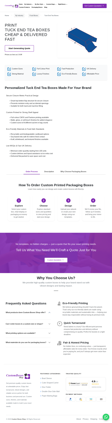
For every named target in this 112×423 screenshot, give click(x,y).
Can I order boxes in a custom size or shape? (24, 324)
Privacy (85, 419)
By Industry (19, 15)
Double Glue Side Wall (51, 391)
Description (49, 171)
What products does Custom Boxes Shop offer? (26, 312)
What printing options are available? (21, 333)
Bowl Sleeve (47, 378)
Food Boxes (34, 15)
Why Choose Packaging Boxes (73, 171)
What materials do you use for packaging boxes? (26, 342)
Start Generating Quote (19, 48)
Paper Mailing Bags (49, 396)
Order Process (32, 171)
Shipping (93, 419)
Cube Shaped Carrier (50, 383)
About (78, 419)
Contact (102, 419)
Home (7, 15)
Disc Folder (46, 387)
